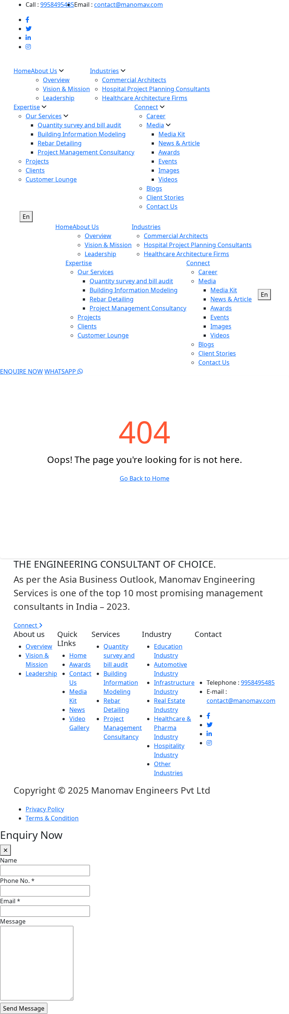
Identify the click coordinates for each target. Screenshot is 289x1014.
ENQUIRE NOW (21, 371)
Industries (104, 71)
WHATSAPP (61, 371)
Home (22, 71)
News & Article (179, 143)
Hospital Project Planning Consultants (156, 89)
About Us (44, 71)
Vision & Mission (66, 89)
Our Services (44, 116)
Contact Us (162, 206)
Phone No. (17, 881)
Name (8, 860)
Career (156, 116)
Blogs (154, 188)
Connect (146, 107)
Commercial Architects (134, 80)
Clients (35, 170)
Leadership (59, 98)
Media (155, 125)
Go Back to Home (144, 478)
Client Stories (165, 197)
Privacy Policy (45, 809)
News (77, 710)
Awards (169, 152)
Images (168, 170)
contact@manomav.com (128, 4)
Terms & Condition (52, 818)
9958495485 (57, 4)
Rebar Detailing (60, 143)
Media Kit (171, 134)
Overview (56, 80)
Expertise (27, 107)
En (26, 216)
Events (167, 161)
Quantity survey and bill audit (79, 125)
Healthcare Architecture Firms (144, 98)
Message (13, 921)
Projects (37, 161)
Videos (168, 179)
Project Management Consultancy (86, 152)
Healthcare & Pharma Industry (172, 728)
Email (10, 901)
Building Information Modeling (82, 134)
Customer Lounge (51, 179)
